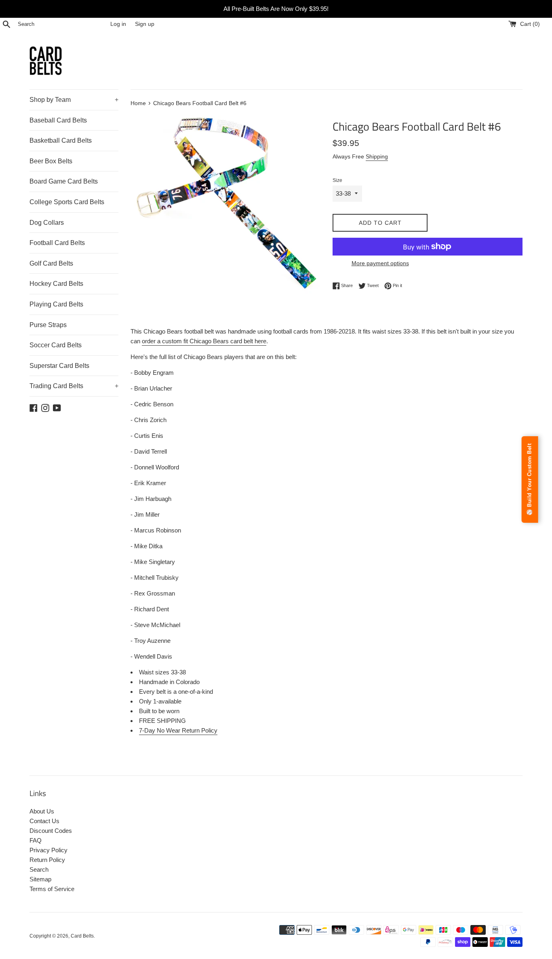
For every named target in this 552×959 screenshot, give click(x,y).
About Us (41, 811)
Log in (118, 24)
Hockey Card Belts (56, 283)
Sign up (144, 24)
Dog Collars (46, 222)
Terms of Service (51, 888)
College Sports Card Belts (66, 202)
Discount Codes (50, 830)
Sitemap (40, 879)
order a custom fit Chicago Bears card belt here (204, 341)
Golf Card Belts (51, 263)
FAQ (35, 840)
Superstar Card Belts (59, 365)
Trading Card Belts (73, 385)
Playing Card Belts (56, 304)
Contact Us (44, 820)
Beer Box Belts (50, 161)
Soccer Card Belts (55, 345)
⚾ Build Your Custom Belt (530, 479)
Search (38, 869)
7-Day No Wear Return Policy (178, 730)
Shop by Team (73, 99)
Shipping (377, 156)
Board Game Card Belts (63, 181)
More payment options (380, 263)
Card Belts (82, 936)
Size (337, 180)
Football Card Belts (57, 242)
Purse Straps (48, 324)
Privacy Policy (48, 850)
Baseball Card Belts (58, 120)
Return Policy (47, 859)
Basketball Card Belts (60, 140)
